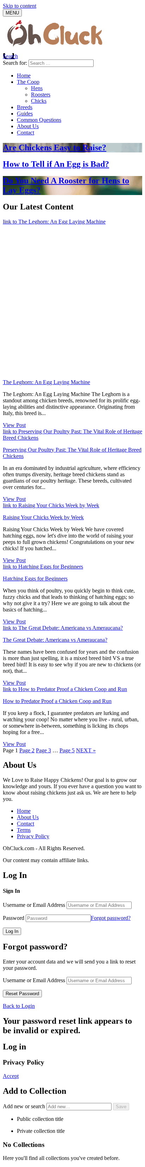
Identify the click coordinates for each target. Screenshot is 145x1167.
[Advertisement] (72, 301)
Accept (11, 1076)
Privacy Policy (33, 836)
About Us (28, 126)
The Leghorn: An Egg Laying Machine (46, 382)
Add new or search (24, 1106)
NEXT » (86, 750)
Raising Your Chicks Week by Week (43, 517)
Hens (37, 88)
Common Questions (39, 120)
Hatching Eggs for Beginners (35, 579)
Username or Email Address (34, 905)
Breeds (24, 107)
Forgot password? (111, 918)
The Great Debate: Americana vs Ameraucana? (55, 640)
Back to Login (19, 1006)
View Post (14, 425)
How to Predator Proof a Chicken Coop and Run (57, 701)
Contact (25, 133)
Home (24, 76)
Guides (25, 114)
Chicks (38, 101)
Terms (24, 830)
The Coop (28, 82)
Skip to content (19, 6)
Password (13, 918)
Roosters (40, 95)
